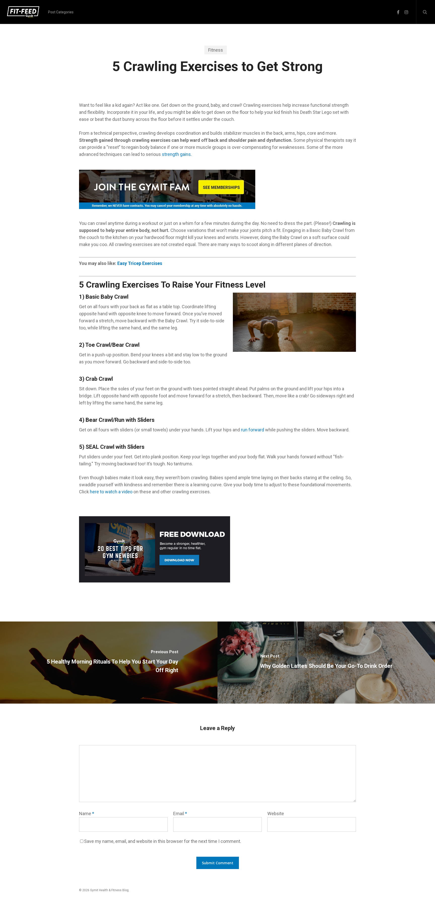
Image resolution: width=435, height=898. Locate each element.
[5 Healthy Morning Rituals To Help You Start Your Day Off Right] (109, 662)
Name (86, 813)
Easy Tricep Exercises (139, 263)
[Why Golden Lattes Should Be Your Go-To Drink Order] (326, 662)
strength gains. (177, 154)
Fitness (215, 50)
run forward (252, 429)
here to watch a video (111, 491)
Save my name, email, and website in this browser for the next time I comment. (162, 841)
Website (275, 813)
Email (180, 813)
